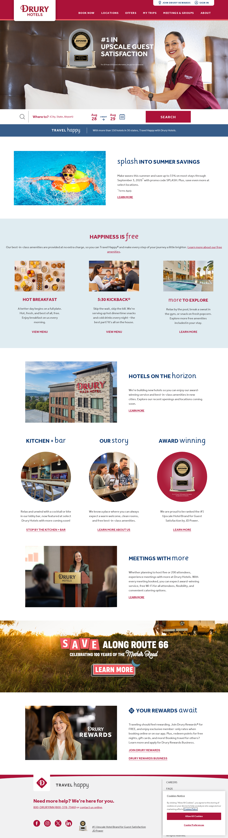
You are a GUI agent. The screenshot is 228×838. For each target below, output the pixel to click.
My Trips (150, 13)
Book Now (86, 13)
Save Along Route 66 (114, 656)
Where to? (41, 117)
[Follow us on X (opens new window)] (58, 823)
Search (168, 117)
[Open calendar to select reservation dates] (122, 116)
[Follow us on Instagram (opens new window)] (47, 823)
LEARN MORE (188, 332)
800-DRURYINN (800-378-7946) (54, 807)
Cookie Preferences (194, 825)
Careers (171, 782)
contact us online (91, 807)
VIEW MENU (40, 332)
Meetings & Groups (178, 13)
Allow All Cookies (194, 816)
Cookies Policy (190, 809)
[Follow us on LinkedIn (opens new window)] (68, 823)
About (206, 13)
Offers (130, 13)
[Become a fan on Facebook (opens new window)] (36, 823)
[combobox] (67, 117)
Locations (110, 13)
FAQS (169, 788)
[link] (114, 178)
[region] (194, 813)
